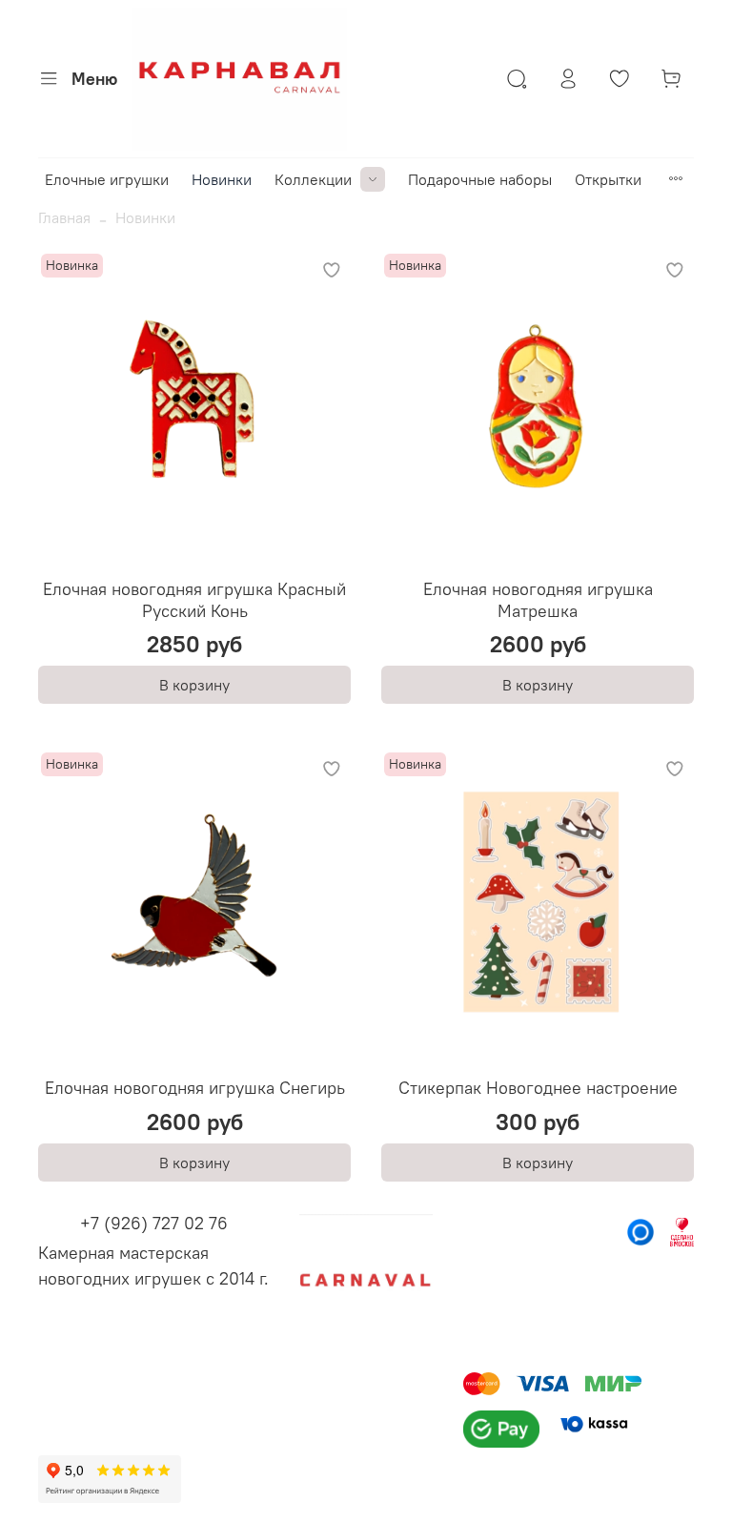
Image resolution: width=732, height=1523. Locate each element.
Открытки (608, 179)
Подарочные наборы (480, 179)
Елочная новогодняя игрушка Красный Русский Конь (194, 600)
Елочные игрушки (107, 179)
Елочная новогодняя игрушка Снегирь (195, 1088)
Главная (64, 217)
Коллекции (313, 179)
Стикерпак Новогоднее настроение (538, 1088)
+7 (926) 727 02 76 (154, 1223)
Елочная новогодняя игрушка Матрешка (538, 600)
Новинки (222, 179)
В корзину (194, 684)
